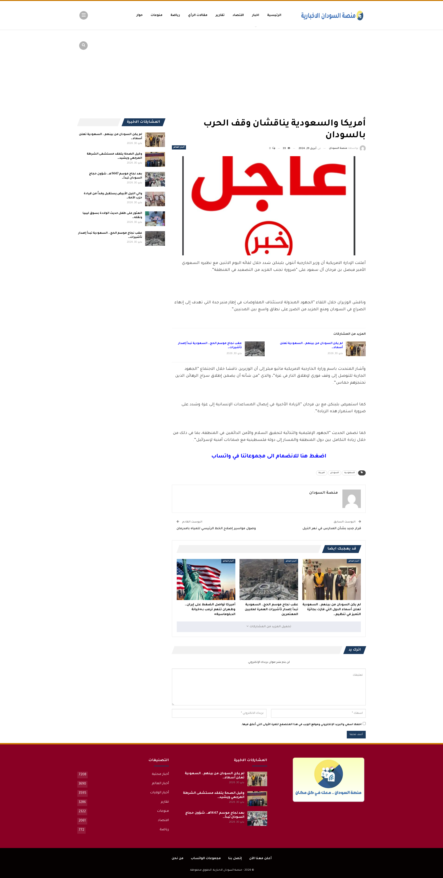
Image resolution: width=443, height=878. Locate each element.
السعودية (349, 473)
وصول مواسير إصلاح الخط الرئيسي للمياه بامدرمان (216, 528)
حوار (139, 15)
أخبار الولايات (159, 793)
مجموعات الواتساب (206, 858)
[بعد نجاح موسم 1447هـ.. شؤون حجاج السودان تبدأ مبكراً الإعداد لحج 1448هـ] (155, 179)
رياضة (175, 15)
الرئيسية (274, 15)
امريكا (321, 473)
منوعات (156, 15)
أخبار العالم (179, 147)
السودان (334, 473)
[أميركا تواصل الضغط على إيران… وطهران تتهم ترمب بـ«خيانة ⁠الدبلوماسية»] (206, 579)
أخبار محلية (160, 774)
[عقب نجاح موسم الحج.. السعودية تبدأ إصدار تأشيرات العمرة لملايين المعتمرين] (255, 348)
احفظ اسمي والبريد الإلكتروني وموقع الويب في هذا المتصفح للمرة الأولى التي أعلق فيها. (301, 724)
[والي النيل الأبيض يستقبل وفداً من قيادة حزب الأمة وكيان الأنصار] (155, 199)
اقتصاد (238, 15)
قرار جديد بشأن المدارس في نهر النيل (331, 528)
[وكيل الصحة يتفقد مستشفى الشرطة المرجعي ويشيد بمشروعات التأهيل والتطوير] (155, 159)
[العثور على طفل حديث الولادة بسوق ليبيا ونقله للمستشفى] (155, 218)
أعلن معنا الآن (260, 858)
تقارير (220, 15)
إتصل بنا (235, 858)
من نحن (177, 858)
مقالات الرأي (197, 15)
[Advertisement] (330, 64)
